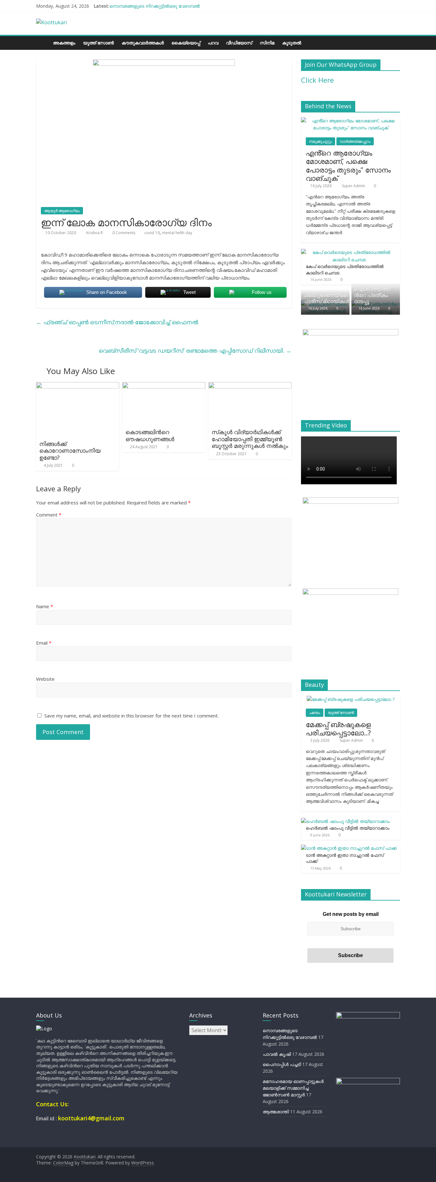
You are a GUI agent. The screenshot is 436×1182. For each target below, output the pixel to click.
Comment (48, 514)
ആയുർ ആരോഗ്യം (62, 210)
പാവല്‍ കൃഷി (277, 1054)
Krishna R (95, 232)
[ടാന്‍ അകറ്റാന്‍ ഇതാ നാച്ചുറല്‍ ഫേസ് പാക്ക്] (349, 848)
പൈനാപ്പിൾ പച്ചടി (282, 1064)
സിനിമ (267, 43)
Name (44, 606)
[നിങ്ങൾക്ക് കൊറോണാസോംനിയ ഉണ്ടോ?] (77, 385)
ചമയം (314, 712)
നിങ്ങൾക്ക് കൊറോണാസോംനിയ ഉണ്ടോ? (70, 450)
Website (45, 679)
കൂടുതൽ (291, 43)
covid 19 (152, 232)
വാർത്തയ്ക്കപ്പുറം (355, 141)
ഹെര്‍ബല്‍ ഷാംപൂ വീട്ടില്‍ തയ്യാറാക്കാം (347, 828)
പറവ (213, 43)
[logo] (44, 1028)
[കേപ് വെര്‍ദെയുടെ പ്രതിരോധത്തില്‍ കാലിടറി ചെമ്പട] (349, 252)
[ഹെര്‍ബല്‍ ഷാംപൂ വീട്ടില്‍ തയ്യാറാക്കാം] (345, 821)
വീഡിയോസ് (239, 43)
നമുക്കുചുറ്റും (320, 141)
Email (43, 643)
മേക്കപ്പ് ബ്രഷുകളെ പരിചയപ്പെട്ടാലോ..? (338, 728)
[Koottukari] (42, 42)
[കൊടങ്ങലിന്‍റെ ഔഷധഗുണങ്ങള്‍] (163, 385)
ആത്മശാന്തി (276, 1112)
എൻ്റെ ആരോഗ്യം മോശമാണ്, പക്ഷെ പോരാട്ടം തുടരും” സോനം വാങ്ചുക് (348, 165)
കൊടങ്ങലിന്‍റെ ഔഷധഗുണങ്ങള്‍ (149, 435)
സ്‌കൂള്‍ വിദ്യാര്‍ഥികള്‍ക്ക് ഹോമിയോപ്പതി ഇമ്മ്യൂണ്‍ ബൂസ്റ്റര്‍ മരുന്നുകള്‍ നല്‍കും (250, 438)
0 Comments (123, 232)
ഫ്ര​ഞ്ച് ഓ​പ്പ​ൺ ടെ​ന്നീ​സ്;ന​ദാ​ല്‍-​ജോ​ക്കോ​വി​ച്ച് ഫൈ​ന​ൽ (117, 322)
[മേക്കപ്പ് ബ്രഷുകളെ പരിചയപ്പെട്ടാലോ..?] (351, 699)
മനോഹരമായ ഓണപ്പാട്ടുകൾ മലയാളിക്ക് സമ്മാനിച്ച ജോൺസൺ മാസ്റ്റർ (293, 1088)
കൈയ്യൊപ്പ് (185, 43)
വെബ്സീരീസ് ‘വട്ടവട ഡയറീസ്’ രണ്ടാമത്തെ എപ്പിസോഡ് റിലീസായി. (195, 350)
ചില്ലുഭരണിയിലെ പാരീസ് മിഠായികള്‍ (326, 298)
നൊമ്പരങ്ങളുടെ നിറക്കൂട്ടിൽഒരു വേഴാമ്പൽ (154, 6)
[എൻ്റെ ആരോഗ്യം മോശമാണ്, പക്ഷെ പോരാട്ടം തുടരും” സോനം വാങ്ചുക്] (350, 121)
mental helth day (177, 232)
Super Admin (354, 185)
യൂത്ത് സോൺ (98, 43)
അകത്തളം (64, 43)
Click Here (317, 80)
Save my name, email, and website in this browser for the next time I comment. (131, 715)
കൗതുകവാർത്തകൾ (143, 43)
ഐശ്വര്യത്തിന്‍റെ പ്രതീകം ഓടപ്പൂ (372, 294)
